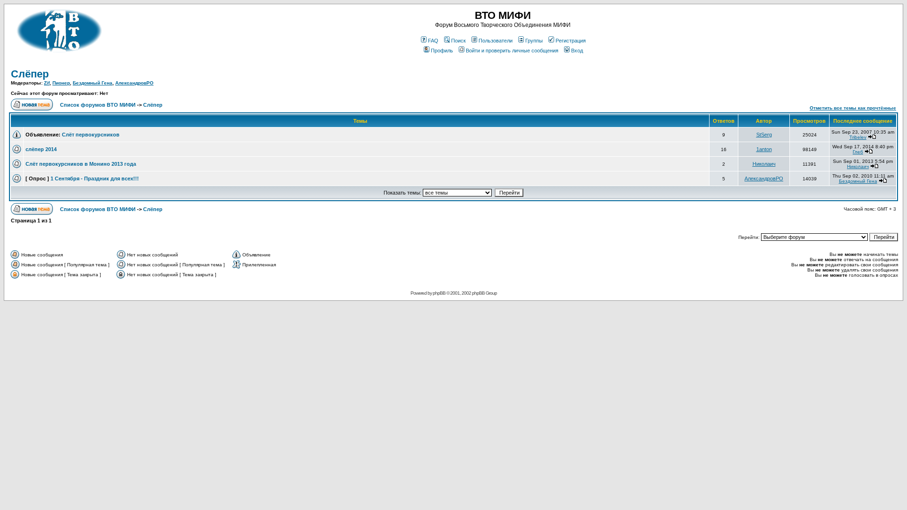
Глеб (858, 151)
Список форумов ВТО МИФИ (98, 105)
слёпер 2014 (41, 149)
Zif (47, 82)
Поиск (458, 40)
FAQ (433, 40)
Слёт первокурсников (91, 134)
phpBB (439, 293)
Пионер (61, 82)
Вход (577, 50)
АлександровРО (134, 82)
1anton (764, 149)
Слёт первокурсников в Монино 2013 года (81, 164)
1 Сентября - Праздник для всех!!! (95, 178)
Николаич (764, 164)
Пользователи (496, 40)
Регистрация (571, 40)
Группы (534, 40)
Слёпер (30, 74)
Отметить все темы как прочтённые (853, 107)
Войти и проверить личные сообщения (512, 50)
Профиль (442, 50)
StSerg (764, 134)
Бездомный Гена (92, 82)
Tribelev (857, 137)
